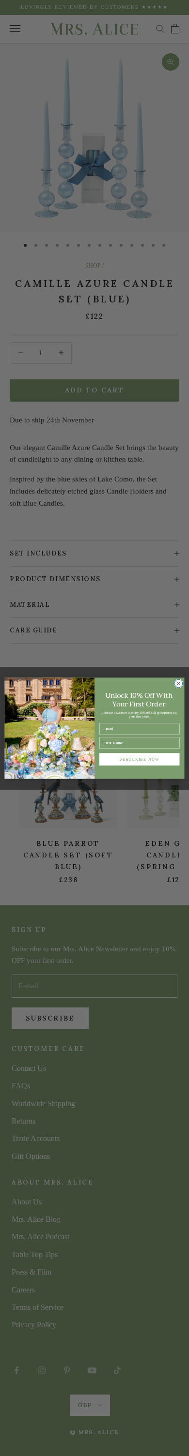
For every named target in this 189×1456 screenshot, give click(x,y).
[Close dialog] (178, 683)
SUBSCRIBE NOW (139, 759)
